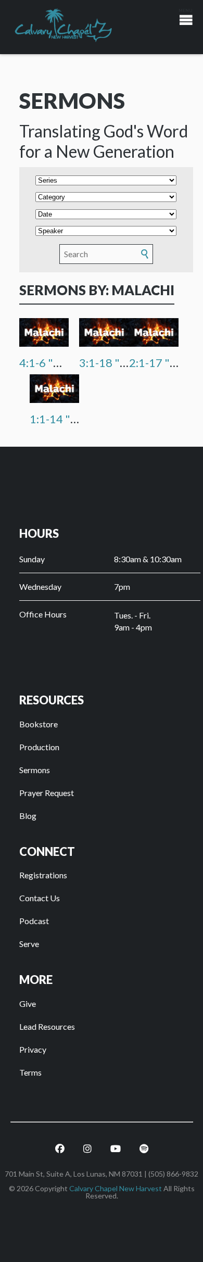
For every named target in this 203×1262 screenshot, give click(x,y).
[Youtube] (115, 1149)
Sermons (34, 770)
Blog (27, 816)
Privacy (32, 1049)
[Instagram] (87, 1149)
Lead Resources (47, 1026)
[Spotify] (144, 1149)
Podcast (34, 921)
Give (27, 1003)
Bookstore (38, 724)
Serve (29, 944)
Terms (30, 1072)
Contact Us (39, 898)
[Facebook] (60, 1149)
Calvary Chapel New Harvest (115, 1188)
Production (39, 747)
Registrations (43, 875)
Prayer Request (46, 793)
